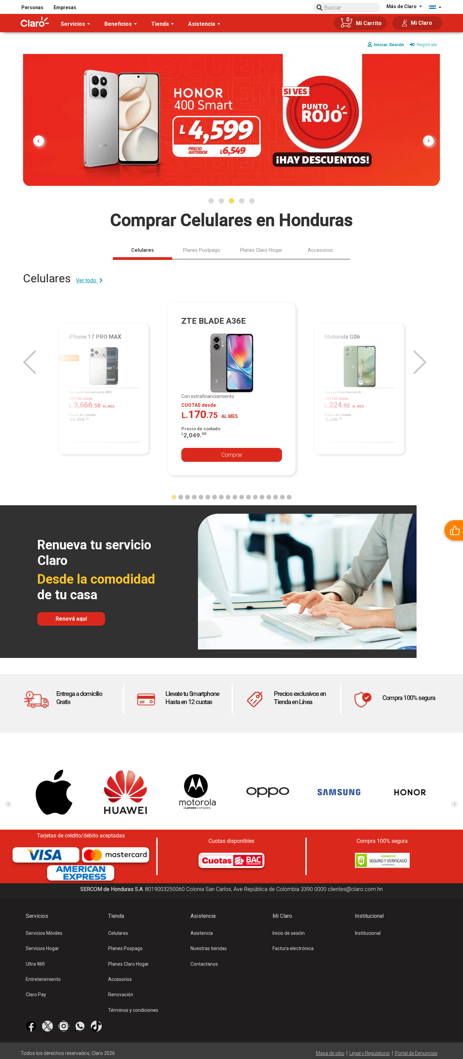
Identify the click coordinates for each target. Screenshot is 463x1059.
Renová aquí (71, 619)
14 (262, 495)
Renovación (120, 994)
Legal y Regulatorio (369, 1053)
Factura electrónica (293, 948)
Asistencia (201, 933)
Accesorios (120, 979)
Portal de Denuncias (416, 1053)
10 (235, 495)
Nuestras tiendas (208, 948)
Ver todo (87, 280)
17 (282, 495)
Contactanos (204, 964)
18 (289, 495)
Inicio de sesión (289, 933)
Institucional (368, 933)
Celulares (118, 933)
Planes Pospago (125, 948)
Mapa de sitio (330, 1053)
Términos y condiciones (133, 1010)
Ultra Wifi (35, 964)
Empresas (65, 7)
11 (241, 495)
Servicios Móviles (44, 933)
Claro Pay (36, 994)
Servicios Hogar (42, 948)
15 (268, 495)
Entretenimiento (43, 979)
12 (248, 495)
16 (275, 495)
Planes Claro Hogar (128, 964)
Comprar (231, 455)
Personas (32, 7)
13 (255, 495)
